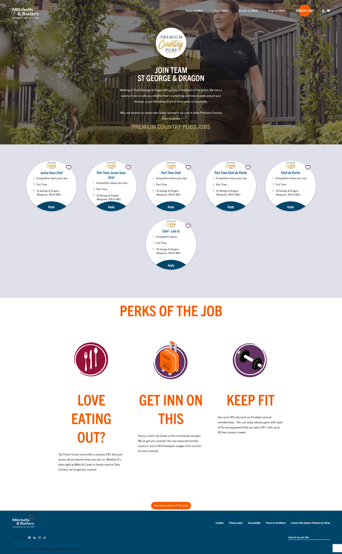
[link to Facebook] (29, 537)
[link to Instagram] (39, 537)
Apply (51, 207)
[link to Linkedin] (34, 537)
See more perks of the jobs (171, 505)
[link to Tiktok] (44, 537)
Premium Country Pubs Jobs (171, 126)
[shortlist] (68, 167)
